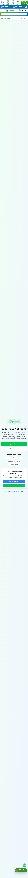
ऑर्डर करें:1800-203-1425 (5, 7)
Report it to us (19, 491)
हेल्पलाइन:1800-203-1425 (17, 7)
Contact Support (14, 481)
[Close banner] (1, 1)
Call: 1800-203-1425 (14, 485)
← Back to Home (22, 18)
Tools (21, 458)
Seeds (7, 458)
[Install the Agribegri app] (14, 2)
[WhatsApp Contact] (24, 865)
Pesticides (10, 461)
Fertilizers (14, 458)
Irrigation (18, 461)
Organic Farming (14, 464)
